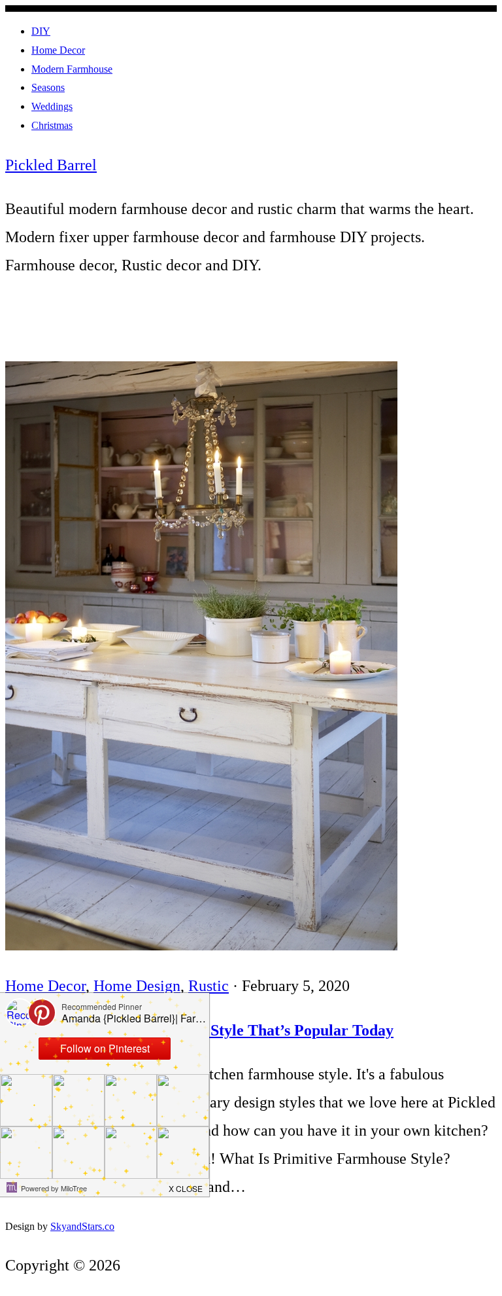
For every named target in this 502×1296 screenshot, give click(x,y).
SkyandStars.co (82, 1226)
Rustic (208, 985)
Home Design (136, 985)
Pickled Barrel (51, 164)
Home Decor (45, 985)
